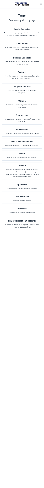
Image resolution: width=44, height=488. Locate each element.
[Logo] (22, 4)
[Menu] (41, 4)
